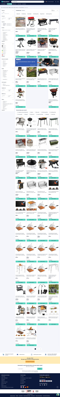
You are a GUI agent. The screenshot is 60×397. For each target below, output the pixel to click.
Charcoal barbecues (21, 7)
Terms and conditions (39, 395)
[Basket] (58, 2)
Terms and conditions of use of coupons (7, 387)
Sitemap (17, 395)
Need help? (3, 379)
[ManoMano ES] (27, 387)
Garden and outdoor (5, 7)
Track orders (3, 376)
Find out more (36, 371)
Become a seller (3, 383)
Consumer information (46, 395)
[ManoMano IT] (23, 387)
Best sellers (22, 383)
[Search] (12, 1)
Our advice (22, 376)
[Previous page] (33, 349)
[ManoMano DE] (25, 387)
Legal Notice (21, 395)
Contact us (3, 380)
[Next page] (40, 349)
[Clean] (43, 1)
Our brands (22, 380)
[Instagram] (44, 385)
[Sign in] (56, 2)
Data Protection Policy (26, 395)
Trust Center (33, 395)
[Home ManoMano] (5, 2)
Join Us (2, 384)
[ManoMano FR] (21, 387)
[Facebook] (42, 385)
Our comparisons (23, 379)
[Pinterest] (46, 385)
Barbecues (17, 7)
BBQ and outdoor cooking (12, 7)
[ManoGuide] (57, 394)
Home (2, 7)
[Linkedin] (40, 385)
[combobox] (55, 10)
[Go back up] (57, 387)
